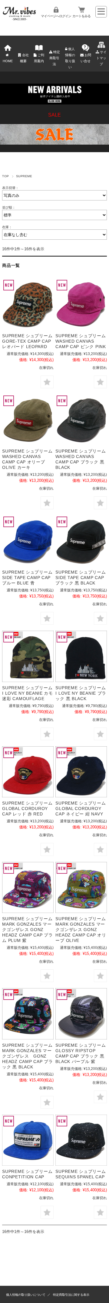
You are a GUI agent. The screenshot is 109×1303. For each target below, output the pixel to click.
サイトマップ (101, 58)
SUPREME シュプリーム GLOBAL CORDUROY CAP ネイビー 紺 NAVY (80, 808)
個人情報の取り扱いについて (25, 1294)
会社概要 (24, 58)
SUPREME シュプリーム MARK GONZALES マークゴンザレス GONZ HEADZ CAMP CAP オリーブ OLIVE (80, 929)
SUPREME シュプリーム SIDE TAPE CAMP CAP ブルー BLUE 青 (27, 577)
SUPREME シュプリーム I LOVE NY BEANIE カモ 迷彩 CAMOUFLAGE (27, 693)
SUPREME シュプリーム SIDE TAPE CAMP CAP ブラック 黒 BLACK (80, 577)
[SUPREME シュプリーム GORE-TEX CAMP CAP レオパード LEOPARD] (27, 304)
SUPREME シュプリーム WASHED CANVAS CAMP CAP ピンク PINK (80, 341)
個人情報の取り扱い (70, 58)
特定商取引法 (54, 58)
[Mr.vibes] (19, 18)
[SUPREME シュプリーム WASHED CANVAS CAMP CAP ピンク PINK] (81, 304)
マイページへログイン (56, 16)
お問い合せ (86, 58)
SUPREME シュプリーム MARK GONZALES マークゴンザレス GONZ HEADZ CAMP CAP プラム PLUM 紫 (27, 929)
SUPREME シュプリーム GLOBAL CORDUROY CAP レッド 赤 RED (27, 808)
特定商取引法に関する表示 (71, 1294)
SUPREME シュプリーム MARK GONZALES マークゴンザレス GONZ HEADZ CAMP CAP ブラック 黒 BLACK (27, 1056)
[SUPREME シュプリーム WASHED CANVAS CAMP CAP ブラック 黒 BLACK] (81, 419)
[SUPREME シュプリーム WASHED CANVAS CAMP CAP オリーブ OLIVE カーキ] (27, 419)
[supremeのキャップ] (27, 656)
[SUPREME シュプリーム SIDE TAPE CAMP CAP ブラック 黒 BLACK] (81, 540)
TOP (5, 176)
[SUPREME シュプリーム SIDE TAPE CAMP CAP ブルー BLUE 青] (27, 540)
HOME (8, 61)
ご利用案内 (39, 58)
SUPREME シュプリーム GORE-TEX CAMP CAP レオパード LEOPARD (27, 341)
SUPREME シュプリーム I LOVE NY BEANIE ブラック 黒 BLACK (80, 693)
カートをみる (81, 16)
